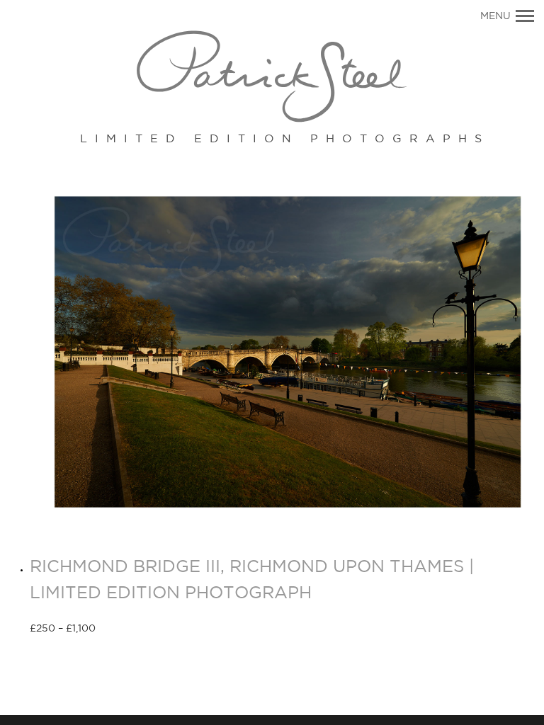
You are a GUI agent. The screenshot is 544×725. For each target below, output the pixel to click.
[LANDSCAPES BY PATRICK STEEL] (272, 77)
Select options (146, 629)
